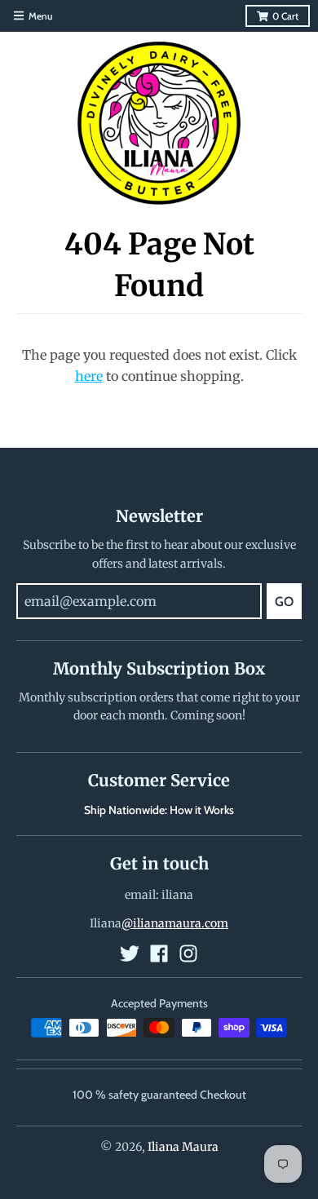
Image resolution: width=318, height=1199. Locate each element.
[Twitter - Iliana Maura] (129, 953)
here (89, 376)
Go (284, 601)
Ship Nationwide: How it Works (159, 810)
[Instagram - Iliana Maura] (188, 953)
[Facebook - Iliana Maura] (159, 953)
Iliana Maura (183, 1146)
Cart (285, 16)
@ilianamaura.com (174, 923)
